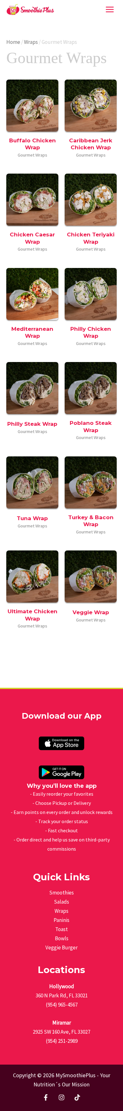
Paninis (61, 920)
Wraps (31, 42)
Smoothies (61, 892)
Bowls (61, 938)
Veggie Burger (61, 947)
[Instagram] (61, 1097)
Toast (61, 929)
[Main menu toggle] (109, 9)
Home (13, 42)
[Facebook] (46, 1097)
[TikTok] (77, 1097)
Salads (61, 901)
